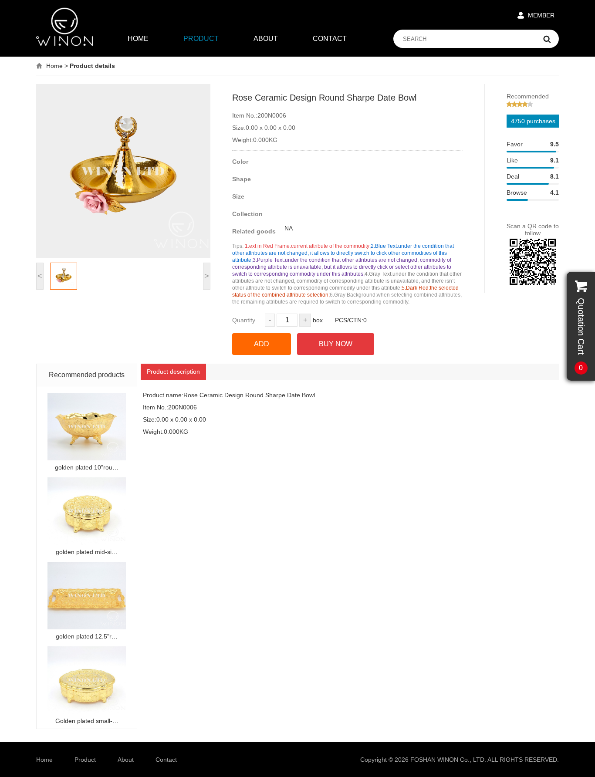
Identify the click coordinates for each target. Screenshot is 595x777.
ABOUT (266, 38)
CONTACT (330, 38)
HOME (138, 38)
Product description (173, 371)
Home (54, 65)
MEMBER (541, 15)
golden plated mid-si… (87, 551)
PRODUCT (201, 38)
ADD (261, 344)
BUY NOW (335, 344)
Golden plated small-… (86, 720)
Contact (166, 759)
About (126, 759)
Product (85, 759)
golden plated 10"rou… (86, 467)
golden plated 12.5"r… (87, 636)
